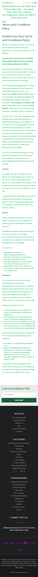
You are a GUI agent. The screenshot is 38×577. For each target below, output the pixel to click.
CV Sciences (19, 501)
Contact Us (19, 423)
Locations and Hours (19, 418)
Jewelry (19, 454)
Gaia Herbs (19, 490)
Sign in (14, 429)
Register (23, 429)
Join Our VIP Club (19, 420)
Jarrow (19, 504)
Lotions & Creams (19, 463)
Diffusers (19, 449)
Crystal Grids (19, 460)
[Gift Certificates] (29, 2)
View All (19, 510)
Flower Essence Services (19, 482)
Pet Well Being (19, 493)
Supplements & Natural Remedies (19, 443)
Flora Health (19, 499)
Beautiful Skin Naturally (19, 452)
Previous (3, 575)
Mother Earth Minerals (19, 496)
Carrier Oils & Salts (19, 468)
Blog (19, 426)
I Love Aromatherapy (19, 485)
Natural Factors (19, 507)
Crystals (19, 457)
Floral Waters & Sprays (19, 465)
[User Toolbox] (26, 2)
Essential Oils (19, 446)
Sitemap (19, 431)
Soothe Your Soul (19, 487)
